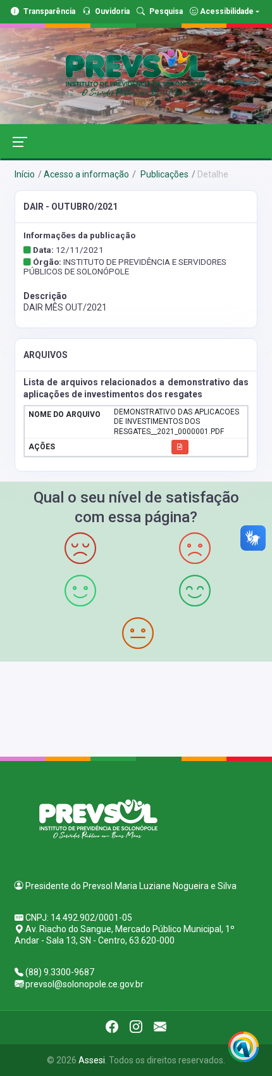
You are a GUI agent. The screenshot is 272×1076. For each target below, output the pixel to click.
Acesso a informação (86, 174)
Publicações (164, 174)
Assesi (91, 1060)
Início (25, 174)
